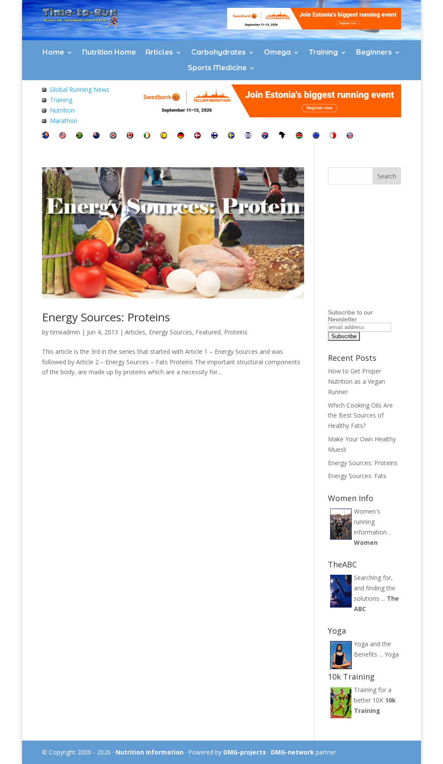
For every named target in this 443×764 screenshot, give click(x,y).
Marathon (63, 121)
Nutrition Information (149, 752)
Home (53, 52)
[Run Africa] (282, 136)
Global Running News (79, 89)
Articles (159, 52)
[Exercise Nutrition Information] (44, 110)
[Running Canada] (130, 136)
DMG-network (292, 752)
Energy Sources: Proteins (106, 317)
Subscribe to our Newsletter (350, 316)
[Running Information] (45, 136)
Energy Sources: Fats (357, 476)
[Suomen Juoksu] (214, 136)
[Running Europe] (316, 136)
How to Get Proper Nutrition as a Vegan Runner (356, 381)
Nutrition (62, 110)
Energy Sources (170, 332)
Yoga (392, 654)
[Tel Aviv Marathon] (248, 136)
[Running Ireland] (147, 136)
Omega (277, 52)
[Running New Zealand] (96, 136)
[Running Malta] (333, 136)
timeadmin (65, 332)
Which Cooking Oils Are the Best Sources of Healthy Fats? (360, 415)
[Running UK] (113, 136)
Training (323, 52)
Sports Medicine (217, 68)
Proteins (235, 332)
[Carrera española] (164, 136)
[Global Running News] (44, 89)
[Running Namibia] (350, 136)
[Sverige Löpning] (231, 136)
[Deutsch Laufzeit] (180, 136)
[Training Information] (44, 100)
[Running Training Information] (44, 121)
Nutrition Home (109, 52)
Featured (208, 332)
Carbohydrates (218, 52)
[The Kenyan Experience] (299, 136)
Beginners (374, 52)
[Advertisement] (382, 251)
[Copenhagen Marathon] (197, 136)
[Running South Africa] (79, 136)
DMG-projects (244, 752)
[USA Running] (62, 136)
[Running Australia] (265, 136)
